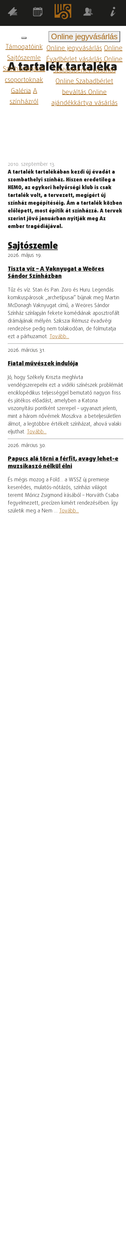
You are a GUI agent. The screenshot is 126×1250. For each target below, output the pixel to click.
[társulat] (88, 13)
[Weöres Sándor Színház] (63, 12)
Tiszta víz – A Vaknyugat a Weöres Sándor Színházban (56, 273)
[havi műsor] (37, 13)
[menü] (23, 38)
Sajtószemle (24, 58)
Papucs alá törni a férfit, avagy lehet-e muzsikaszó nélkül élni (63, 462)
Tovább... (59, 337)
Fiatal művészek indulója (43, 363)
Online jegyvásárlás (74, 48)
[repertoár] (12, 13)
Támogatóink (24, 47)
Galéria (21, 91)
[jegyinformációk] (113, 13)
